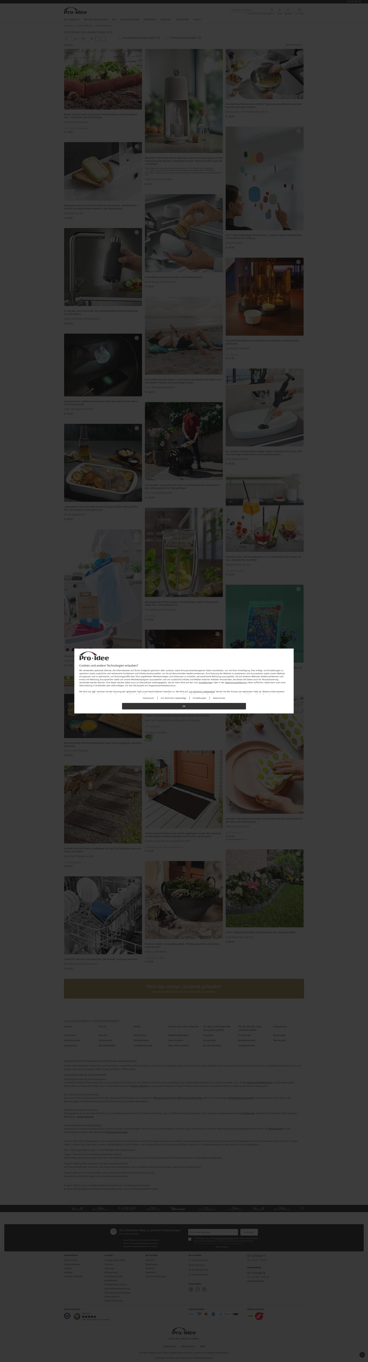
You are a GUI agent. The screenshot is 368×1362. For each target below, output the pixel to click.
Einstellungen (205, 682)
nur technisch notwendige (202, 691)
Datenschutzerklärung (236, 682)
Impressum (148, 698)
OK (93, 691)
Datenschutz (219, 698)
